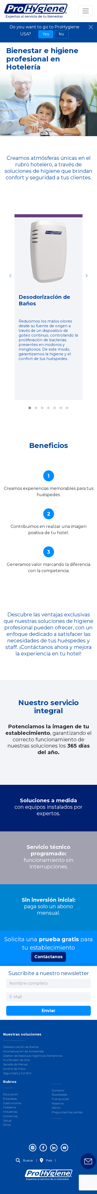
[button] (30, 407)
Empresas (10, 1099)
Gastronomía (12, 1103)
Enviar (48, 1010)
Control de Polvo (14, 1069)
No (61, 34)
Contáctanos (48, 956)
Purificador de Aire (16, 1060)
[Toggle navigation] (85, 11)
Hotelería (9, 1107)
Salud (7, 1120)
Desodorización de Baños (21, 1047)
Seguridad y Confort (17, 1073)
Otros (7, 1125)
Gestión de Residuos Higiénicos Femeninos (32, 1056)
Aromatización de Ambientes (23, 1051)
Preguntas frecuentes (67, 1112)
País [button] (48, 1160)
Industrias (10, 1112)
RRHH (56, 1108)
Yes (46, 34)
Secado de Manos (15, 1064)
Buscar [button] (27, 1160)
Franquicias (60, 1099)
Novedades (59, 1094)
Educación (10, 1094)
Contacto (58, 1090)
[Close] (91, 27)
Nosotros (58, 1103)
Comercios (10, 1116)
